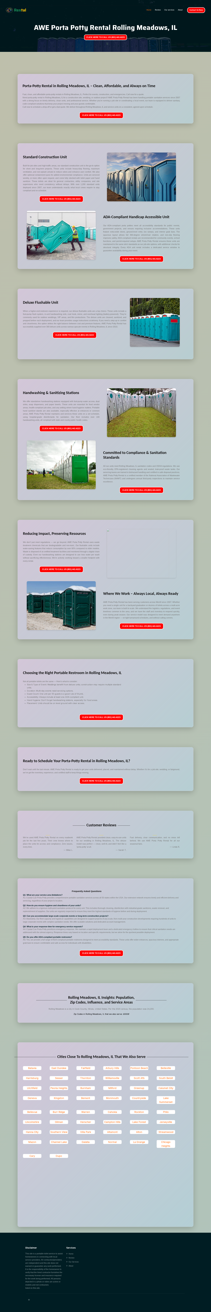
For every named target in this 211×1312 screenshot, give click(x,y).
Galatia (86, 1142)
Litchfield (32, 1088)
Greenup (139, 1088)
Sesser (59, 1078)
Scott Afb (139, 1078)
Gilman (59, 1122)
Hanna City (32, 1132)
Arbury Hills (112, 1068)
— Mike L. (68, 850)
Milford (112, 1088)
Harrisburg (32, 1078)
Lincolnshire (32, 1122)
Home (149, 10)
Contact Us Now (196, 10)
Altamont (112, 1132)
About (180, 10)
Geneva (32, 1098)
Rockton (139, 1112)
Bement (85, 1098)
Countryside (139, 1098)
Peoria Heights (58, 1088)
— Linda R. (175, 847)
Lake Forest (139, 1122)
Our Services (74, 1262)
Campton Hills (112, 1122)
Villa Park (85, 1132)
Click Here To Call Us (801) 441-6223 (101, 115)
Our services (169, 10)
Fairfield (85, 1068)
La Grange (139, 1142)
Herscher (85, 1122)
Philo (166, 1112)
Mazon (32, 1142)
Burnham (85, 1088)
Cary (32, 1155)
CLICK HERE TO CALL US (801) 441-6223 (105, 37)
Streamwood (165, 1132)
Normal (112, 1142)
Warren (85, 1112)
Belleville (166, 1068)
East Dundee (59, 1068)
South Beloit (166, 1078)
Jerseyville (166, 1122)
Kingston (59, 1098)
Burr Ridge (59, 1112)
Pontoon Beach (139, 1068)
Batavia (32, 1068)
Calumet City (165, 1088)
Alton (139, 1132)
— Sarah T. (121, 850)
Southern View (58, 1132)
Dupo (59, 1155)
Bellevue (32, 1112)
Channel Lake (59, 1142)
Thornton (85, 1078)
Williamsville (112, 1078)
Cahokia (112, 1112)
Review (158, 10)
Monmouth (112, 1098)
